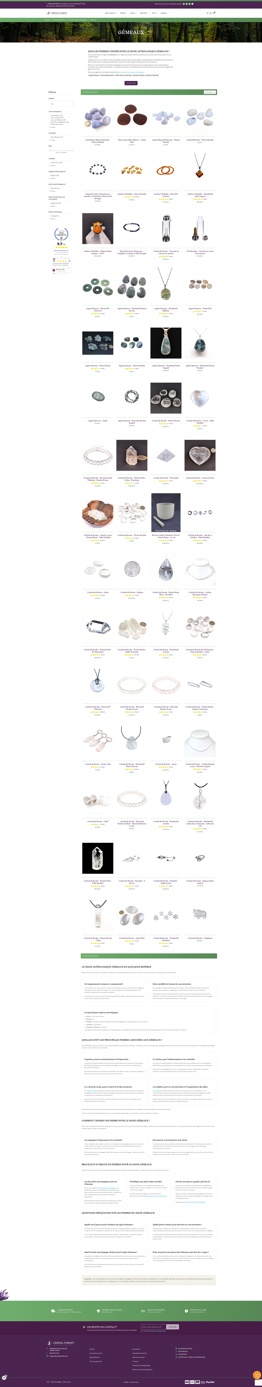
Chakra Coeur (56, 162)
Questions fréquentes (152, 75)
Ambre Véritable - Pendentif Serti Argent (200, 195)
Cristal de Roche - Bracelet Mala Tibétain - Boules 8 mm (98, 478)
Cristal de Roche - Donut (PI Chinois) (97, 707)
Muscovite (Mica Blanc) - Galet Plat (132, 140)
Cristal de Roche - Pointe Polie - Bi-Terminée (98, 650)
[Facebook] (184, 4)
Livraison (135, 1361)
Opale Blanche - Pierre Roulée (200, 139)
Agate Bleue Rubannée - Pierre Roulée (166, 140)
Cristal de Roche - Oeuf (98, 821)
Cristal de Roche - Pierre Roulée (132, 534)
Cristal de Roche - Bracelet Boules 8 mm (166, 707)
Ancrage (55, 216)
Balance (55, 175)
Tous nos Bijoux (57, 118)
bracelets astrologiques (108, 1188)
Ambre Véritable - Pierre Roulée (132, 193)
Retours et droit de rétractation (142, 1369)
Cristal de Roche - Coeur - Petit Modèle (200, 421)
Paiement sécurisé (139, 1357)
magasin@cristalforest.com (59, 1356)
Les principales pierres (107, 75)
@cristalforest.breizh (185, 1348)
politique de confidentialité (158, 1331)
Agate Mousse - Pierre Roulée (132, 365)
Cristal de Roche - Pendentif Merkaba (165, 939)
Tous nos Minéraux (58, 120)
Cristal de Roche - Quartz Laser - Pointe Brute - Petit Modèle (98, 536)
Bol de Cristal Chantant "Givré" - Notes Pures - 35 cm (166, 536)
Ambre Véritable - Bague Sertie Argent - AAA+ (98, 252)
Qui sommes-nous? (96, 1353)
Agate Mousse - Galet (97, 420)
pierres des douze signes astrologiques (132, 72)
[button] (61, 92)
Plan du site (67, 1382)
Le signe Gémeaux (93, 75)
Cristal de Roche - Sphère (132, 592)
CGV (47, 1382)
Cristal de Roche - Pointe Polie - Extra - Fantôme (132, 478)
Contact (92, 1349)
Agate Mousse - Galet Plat (200, 308)
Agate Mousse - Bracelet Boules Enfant (132, 421)
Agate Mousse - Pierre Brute (97, 365)
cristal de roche (91, 1091)
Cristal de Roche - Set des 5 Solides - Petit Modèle (200, 536)
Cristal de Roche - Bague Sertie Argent (200, 881)
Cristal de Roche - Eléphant (200, 937)
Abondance (55, 188)
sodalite (157, 1091)
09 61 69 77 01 (54, 1353)
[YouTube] (192, 4)
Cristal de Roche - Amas (166, 763)
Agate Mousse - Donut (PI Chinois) (97, 309)
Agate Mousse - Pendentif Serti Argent (166, 366)
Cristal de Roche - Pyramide (166, 477)
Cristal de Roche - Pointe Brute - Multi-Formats (131, 650)
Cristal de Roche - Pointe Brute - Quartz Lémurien (200, 707)
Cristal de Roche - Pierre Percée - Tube (98, 939)
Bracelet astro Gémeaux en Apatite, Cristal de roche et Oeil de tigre (98, 196)
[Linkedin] (189, 4)
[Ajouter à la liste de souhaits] (110, 101)
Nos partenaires (95, 1357)
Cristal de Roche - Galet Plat (132, 937)
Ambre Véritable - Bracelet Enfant (166, 195)
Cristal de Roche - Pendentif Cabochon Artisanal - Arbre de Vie (200, 823)
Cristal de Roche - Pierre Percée (166, 420)
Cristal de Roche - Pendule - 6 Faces (132, 881)
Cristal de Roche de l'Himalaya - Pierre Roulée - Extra (200, 650)
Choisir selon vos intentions (123, 75)
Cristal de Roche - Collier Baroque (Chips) (200, 593)
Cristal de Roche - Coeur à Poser (200, 477)
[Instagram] (187, 4)
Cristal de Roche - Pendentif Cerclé (165, 650)
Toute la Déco (56, 115)
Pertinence (210, 92)
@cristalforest (182, 1351)
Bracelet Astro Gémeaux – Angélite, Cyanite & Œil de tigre (131, 252)
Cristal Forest (182, 1354)
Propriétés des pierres (140, 1353)
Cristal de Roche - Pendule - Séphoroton (166, 881)
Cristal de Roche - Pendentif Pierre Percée (131, 765)
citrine (156, 1063)
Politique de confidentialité (141, 1365)
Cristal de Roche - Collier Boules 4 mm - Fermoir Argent (200, 765)
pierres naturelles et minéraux (195, 1202)
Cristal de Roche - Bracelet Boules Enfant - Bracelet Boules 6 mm (132, 823)
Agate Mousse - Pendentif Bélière (166, 309)
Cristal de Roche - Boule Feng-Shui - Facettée (166, 593)
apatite (88, 1063)
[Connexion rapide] (211, 13)
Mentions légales (56, 1382)
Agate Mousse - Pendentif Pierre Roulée (200, 366)
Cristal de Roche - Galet (97, 592)
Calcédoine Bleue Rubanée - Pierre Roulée (97, 140)
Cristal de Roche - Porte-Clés (98, 763)
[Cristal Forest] (60, 1344)
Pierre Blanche (57, 137)
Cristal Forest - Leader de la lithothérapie (191, 1357)
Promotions (136, 1349)
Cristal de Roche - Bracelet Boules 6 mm (132, 707)
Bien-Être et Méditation (60, 122)
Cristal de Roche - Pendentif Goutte (165, 822)
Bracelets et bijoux (139, 75)
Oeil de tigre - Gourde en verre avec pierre (200, 252)
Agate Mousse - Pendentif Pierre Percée (131, 309)
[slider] (50, 150)
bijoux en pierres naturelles (158, 1196)
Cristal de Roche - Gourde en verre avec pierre (166, 252)
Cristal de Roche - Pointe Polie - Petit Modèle (98, 881)
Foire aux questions (96, 1361)
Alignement (56, 203)
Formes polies (57, 124)
